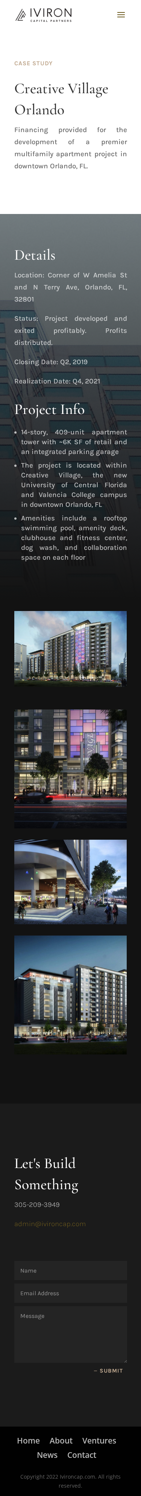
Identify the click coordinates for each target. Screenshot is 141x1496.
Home (28, 1440)
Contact (81, 1455)
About (61, 1440)
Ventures (99, 1440)
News (47, 1455)
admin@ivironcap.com (50, 1224)
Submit (111, 1370)
